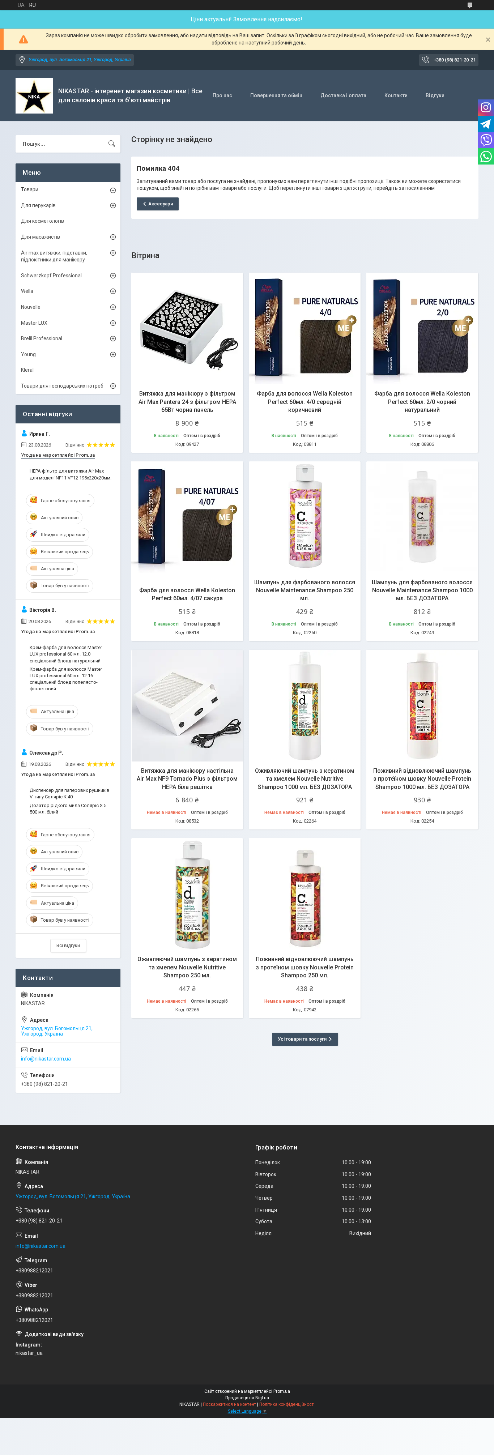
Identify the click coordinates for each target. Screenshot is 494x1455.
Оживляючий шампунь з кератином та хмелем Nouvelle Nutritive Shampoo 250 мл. (187, 967)
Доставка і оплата (343, 95)
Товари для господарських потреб (62, 386)
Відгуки (435, 95)
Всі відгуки (68, 945)
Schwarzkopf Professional (51, 275)
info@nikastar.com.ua (46, 1059)
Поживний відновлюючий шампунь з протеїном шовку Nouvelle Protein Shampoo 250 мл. (305, 967)
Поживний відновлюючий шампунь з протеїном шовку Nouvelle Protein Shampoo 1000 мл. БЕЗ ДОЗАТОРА (422, 778)
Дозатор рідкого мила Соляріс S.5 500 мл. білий (68, 809)
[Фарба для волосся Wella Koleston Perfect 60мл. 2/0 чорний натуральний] (422, 328)
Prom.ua (281, 1391)
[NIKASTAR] (34, 96)
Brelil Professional (41, 338)
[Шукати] (111, 144)
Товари (29, 189)
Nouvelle (31, 307)
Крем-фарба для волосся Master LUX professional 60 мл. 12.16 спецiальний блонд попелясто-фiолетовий (66, 679)
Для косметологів (42, 221)
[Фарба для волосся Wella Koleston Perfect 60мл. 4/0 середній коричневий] (305, 328)
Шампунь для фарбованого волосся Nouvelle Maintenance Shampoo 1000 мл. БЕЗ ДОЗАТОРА (422, 590)
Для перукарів (38, 205)
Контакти (396, 95)
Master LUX (34, 323)
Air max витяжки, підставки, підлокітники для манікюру (54, 256)
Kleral (27, 370)
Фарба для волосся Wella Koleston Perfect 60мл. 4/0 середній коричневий (305, 401)
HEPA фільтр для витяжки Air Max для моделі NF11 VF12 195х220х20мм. (70, 474)
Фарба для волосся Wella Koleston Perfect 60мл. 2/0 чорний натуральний (422, 401)
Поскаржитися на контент (229, 1404)
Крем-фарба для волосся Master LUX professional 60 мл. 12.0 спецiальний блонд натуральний (66, 654)
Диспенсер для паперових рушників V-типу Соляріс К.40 (70, 793)
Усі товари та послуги (302, 1039)
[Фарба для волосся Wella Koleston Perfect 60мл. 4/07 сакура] (187, 517)
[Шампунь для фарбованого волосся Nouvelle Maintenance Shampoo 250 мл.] (305, 517)
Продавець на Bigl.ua (247, 1397)
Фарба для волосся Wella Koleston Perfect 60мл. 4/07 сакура (187, 594)
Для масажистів (40, 237)
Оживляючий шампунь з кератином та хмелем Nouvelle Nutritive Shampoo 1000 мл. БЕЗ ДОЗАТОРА (304, 778)
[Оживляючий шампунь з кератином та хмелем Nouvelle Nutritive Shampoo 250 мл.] (187, 894)
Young (28, 354)
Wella (27, 291)
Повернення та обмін (276, 95)
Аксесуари (160, 203)
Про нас (222, 95)
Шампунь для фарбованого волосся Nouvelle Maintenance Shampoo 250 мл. (304, 590)
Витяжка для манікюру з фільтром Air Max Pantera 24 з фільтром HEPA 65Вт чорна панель (187, 401)
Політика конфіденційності (287, 1404)
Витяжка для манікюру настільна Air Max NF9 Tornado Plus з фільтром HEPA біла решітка (187, 778)
